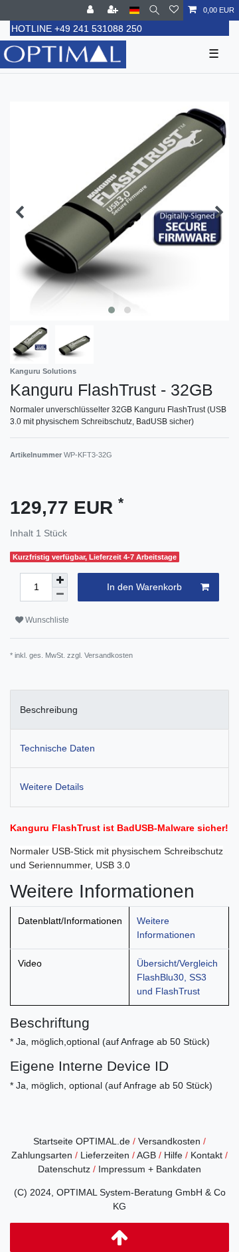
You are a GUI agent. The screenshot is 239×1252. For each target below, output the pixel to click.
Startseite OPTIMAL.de (81, 1141)
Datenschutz (64, 1169)
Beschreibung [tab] (49, 709)
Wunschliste (46, 620)
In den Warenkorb (144, 587)
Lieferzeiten (104, 1155)
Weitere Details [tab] (52, 786)
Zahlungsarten (41, 1155)
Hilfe (173, 1155)
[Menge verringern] (60, 594)
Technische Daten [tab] (57, 748)
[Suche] (154, 10)
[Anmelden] (91, 10)
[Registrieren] (114, 10)
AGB (146, 1155)
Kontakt (206, 1155)
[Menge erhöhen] (60, 580)
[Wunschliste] (174, 10)
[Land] (134, 10)
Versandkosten (169, 1141)
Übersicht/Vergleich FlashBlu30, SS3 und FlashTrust (177, 977)
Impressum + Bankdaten (149, 1169)
